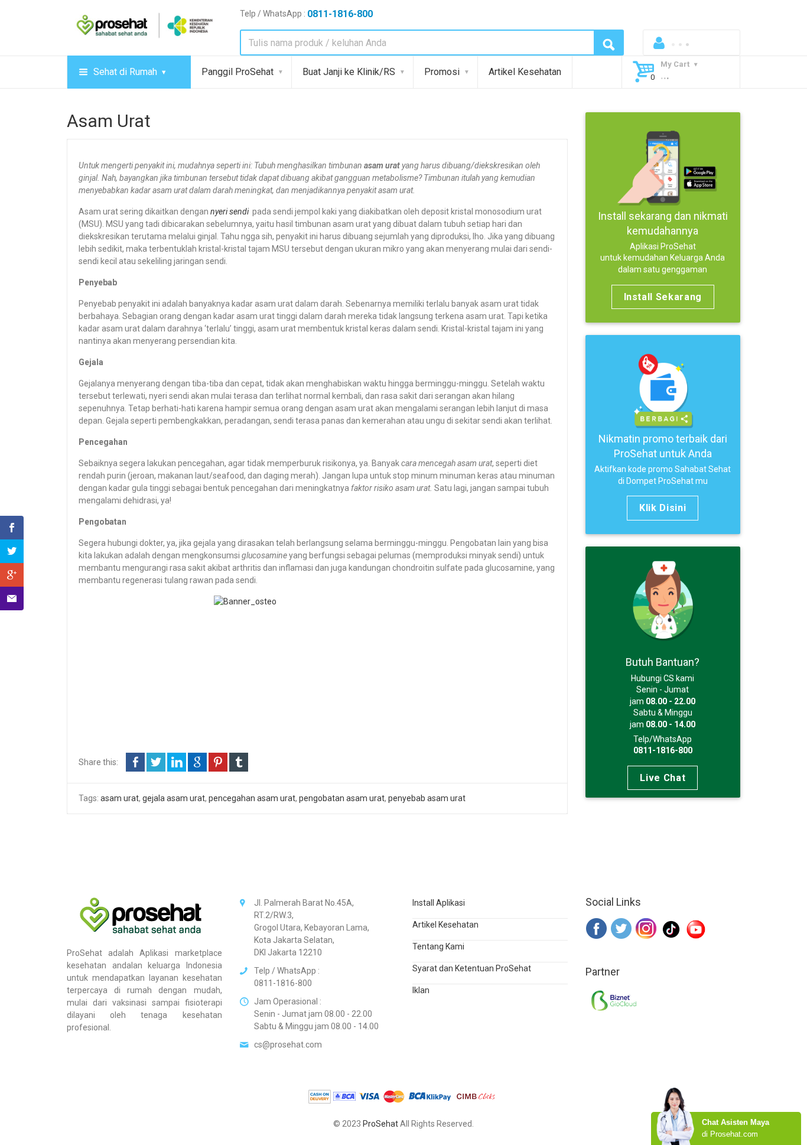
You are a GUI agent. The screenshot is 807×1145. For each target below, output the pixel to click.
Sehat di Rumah (125, 71)
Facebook (135, 762)
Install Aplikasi (438, 902)
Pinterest (218, 762)
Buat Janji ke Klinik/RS (348, 71)
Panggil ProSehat (237, 71)
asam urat (119, 798)
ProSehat (380, 1123)
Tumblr (238, 762)
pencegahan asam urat (252, 798)
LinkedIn (176, 762)
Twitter (156, 762)
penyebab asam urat (427, 798)
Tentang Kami (438, 946)
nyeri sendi (229, 211)
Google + (197, 762)
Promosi (442, 71)
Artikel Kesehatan (525, 71)
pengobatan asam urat (342, 798)
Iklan (420, 990)
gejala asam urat (173, 798)
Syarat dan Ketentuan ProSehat (471, 968)
